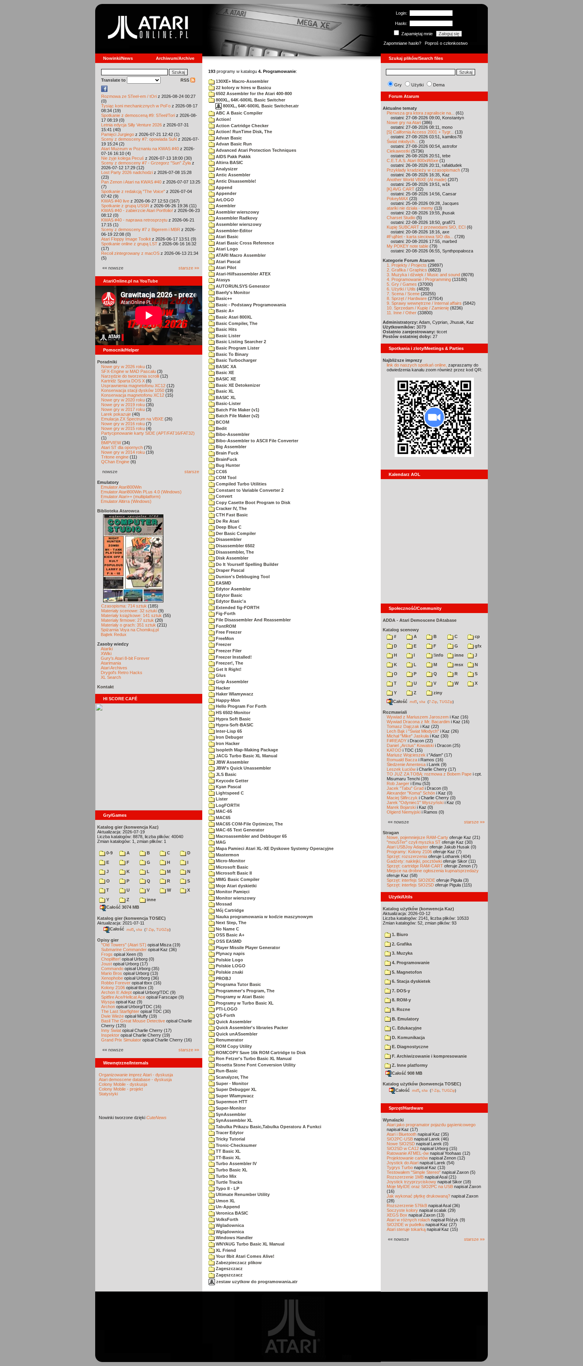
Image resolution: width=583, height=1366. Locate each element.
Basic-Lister (228, 403)
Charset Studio (401, 217)
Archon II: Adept (117, 992)
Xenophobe (112, 978)
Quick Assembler (233, 1021)
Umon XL (225, 1200)
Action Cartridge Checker (241, 125)
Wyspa (108, 1001)
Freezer (223, 644)
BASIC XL (225, 397)
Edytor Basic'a (230, 601)
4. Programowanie (410, 962)
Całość (117, 929)
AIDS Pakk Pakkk (233, 156)
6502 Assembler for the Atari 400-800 (253, 93)
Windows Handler (234, 1237)
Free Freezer (228, 632)
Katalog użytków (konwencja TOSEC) (422, 1083)
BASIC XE (225, 378)
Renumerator (229, 1039)
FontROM (225, 626)
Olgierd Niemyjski (403, 812)
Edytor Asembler (233, 589)
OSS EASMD (228, 941)
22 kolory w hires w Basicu (243, 87)
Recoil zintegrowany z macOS (130, 253)
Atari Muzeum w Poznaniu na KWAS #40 (140, 148)
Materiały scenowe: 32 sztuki (129, 610)
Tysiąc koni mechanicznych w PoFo (136, 105)
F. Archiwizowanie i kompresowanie (429, 1056)
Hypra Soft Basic (233, 718)
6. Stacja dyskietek (410, 981)
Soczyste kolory (402, 1210)
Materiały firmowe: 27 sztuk (127, 620)
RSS (185, 80)
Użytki (417, 84)
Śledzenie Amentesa (406, 764)
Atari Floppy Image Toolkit (126, 239)
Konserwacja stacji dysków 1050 (132, 390)
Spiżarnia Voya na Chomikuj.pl (130, 629)
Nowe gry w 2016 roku (123, 423)
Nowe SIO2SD (401, 1143)
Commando (112, 968)
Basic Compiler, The (236, 323)
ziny (437, 692)
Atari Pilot (225, 267)
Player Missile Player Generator (247, 947)
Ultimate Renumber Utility (242, 1194)
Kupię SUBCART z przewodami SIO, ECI (426, 227)
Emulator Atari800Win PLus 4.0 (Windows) (141, 491)
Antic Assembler (232, 174)
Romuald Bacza (402, 759)
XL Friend (225, 1250)
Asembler (225, 205)
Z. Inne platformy (409, 1065)
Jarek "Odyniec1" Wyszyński (415, 802)
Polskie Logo (229, 959)
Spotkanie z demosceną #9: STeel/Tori (138, 115)
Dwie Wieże (112, 1016)
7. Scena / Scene (403, 293)
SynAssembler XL (234, 1120)
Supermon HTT (231, 1101)
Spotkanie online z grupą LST (129, 243)
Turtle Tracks (228, 1182)
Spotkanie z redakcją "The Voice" (133, 191)
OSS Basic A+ (229, 934)
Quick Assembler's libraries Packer (251, 1027)
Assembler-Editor (233, 230)
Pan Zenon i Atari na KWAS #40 (131, 182)
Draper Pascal (229, 570)
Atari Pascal (227, 261)
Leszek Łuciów (401, 769)
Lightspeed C (229, 793)
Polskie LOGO (230, 965)
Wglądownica (229, 1231)
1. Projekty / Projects (407, 265)
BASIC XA (225, 366)
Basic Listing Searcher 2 (240, 341)
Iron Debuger (229, 737)
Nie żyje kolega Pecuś (122, 158)
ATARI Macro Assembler (240, 255)
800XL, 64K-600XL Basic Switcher (250, 99)
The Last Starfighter (120, 1011)
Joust (106, 963)
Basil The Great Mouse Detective (133, 1020)
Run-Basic (226, 1070)
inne (151, 899)
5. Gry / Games (402, 284)
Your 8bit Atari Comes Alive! (244, 1256)
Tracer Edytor (229, 1132)
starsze (191, 471)
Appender (225, 193)
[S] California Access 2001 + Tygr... (420, 132)
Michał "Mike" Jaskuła (408, 736)
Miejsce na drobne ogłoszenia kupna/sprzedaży (433, 870)
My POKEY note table (407, 246)
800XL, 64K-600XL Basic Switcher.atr (260, 105)
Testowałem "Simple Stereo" (414, 1172)
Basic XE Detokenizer (237, 385)
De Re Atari (227, 521)
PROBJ (223, 978)
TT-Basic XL (228, 1157)
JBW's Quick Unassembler (243, 768)
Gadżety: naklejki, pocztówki (414, 861)
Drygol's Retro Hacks (121, 672)
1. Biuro (399, 934)
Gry (398, 84)
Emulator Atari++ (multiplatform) (131, 496)
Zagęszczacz (229, 1274)
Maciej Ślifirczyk (402, 797)
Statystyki (108, 1093)
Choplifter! (111, 959)
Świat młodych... (402, 141)
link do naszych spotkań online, (417, 365)
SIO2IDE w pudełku (405, 1224)
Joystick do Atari (402, 1162)
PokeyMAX (397, 198)
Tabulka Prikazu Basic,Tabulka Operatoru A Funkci (268, 1126)
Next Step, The (230, 922)
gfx (477, 646)
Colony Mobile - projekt (121, 1089)
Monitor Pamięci (232, 891)
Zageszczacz (229, 1268)
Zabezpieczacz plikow (238, 1262)
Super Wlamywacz (234, 1095)
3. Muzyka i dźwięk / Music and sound (423, 274)
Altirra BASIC (229, 162)
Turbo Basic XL (231, 1169)
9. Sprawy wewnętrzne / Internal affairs (424, 303)
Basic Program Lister (237, 348)
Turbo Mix (225, 1176)
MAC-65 (223, 811)
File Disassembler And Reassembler (253, 619)
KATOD (394, 750)
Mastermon (227, 854)
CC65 (221, 471)
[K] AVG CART (400, 189)
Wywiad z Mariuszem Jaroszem (418, 717)
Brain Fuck (226, 453)
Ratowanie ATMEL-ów (408, 1153)
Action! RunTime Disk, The (243, 131)
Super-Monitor (230, 1108)
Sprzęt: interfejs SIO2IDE (411, 880)
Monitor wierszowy (235, 898)
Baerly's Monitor (232, 292)
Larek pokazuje (116, 414)
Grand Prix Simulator (121, 1039)
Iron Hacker (227, 743)
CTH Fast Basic (231, 514)
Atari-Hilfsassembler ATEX (242, 273)
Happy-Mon (227, 700)
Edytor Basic (228, 595)
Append (223, 187)
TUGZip (162, 929)
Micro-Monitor (230, 860)
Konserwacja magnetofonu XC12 (132, 395)
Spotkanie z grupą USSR (125, 205)
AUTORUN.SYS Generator (242, 286)
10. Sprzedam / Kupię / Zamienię (418, 308)
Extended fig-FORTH (237, 607)
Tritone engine (114, 457)
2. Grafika (401, 944)
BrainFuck (226, 459)
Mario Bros (111, 973)
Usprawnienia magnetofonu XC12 (133, 385)
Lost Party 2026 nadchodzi (127, 172)
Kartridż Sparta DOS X (123, 380)
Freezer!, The (229, 663)
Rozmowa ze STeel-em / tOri (129, 96)
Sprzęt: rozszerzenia (407, 856)
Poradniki (107, 361)
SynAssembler (230, 1114)
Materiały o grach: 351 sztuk (128, 625)
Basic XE (224, 372)
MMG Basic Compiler (237, 879)
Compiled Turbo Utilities (241, 483)
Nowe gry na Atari (404, 122)
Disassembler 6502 (235, 545)
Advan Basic (228, 138)
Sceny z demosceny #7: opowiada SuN (139, 139)
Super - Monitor (231, 1083)
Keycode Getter (231, 780)
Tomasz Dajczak (403, 726)
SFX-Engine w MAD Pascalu (128, 371)
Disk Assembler (231, 558)
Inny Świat (111, 1030)
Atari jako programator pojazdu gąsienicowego (431, 1124)
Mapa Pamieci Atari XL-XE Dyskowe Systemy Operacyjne (274, 848)
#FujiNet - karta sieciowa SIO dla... (420, 236)
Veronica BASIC (231, 1213)
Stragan (391, 832)
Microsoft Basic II (233, 873)
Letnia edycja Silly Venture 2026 (131, 124)
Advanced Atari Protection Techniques (255, 150)
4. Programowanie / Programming (419, 279)
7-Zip (150, 929)
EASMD (223, 583)
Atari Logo (226, 248)
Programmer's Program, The (244, 990)
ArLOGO (224, 199)
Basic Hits (226, 329)
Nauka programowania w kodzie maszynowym (264, 916)
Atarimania (111, 663)
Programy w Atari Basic (240, 996)
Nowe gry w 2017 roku (123, 409)
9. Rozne (400, 1009)
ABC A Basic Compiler (239, 113)
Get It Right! (228, 669)
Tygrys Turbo (400, 1167)
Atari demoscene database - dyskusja (135, 1079)
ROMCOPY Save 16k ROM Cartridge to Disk (260, 1052)
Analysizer (226, 168)
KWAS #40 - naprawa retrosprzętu (134, 220)
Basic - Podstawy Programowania (250, 304)
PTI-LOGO (226, 1009)
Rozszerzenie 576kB (407, 1205)
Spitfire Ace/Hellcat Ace (123, 997)
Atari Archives (114, 667)
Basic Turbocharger (236, 360)
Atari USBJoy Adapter (407, 846)
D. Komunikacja (408, 1037)
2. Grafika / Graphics (407, 269)
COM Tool (225, 477)
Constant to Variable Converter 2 (249, 490)
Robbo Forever (115, 982)
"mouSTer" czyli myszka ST (414, 842)
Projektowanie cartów (407, 1158)
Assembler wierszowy (238, 224)
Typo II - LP (227, 1188)
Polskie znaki (229, 972)
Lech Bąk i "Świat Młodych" (413, 731)
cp (477, 636)
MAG (220, 842)
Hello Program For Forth (241, 706)
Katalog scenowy (401, 629)
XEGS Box (397, 1215)
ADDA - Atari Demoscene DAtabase (419, 620)
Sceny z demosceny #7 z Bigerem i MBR (140, 229)
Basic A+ (224, 310)
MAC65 (222, 817)
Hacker (222, 688)
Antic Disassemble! (235, 181)
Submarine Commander (124, 949)
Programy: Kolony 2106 (409, 851)
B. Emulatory (405, 1018)
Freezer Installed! (233, 657)
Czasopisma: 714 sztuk (124, 606)
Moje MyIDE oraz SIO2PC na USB (420, 1186)
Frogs (107, 954)
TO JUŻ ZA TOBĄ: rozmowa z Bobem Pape (429, 774)
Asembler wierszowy (237, 212)
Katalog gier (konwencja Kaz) (128, 827)
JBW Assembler (232, 762)
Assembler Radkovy (236, 218)
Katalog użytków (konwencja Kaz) (418, 908)
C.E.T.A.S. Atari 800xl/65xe (412, 160)
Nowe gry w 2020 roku (123, 399)
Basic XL (224, 391)
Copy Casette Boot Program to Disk (252, 502)
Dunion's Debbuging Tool (242, 576)
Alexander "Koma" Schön (411, 793)
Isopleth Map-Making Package (246, 749)
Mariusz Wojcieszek (406, 755)
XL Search (111, 677)
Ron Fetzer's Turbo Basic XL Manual (253, 1058)
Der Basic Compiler (235, 533)
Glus (220, 675)
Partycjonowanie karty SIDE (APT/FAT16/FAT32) (148, 433)
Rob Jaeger (398, 783)
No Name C (227, 929)
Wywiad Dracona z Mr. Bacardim (418, 721)
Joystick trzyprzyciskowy (411, 1181)
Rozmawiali (395, 712)
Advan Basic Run (233, 143)
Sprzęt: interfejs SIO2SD (410, 885)
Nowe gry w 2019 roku (123, 404)
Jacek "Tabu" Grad (405, 788)
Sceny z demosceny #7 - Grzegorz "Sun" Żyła (146, 162)
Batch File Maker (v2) (237, 415)
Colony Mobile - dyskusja (123, 1084)
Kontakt (105, 686)
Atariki (107, 648)
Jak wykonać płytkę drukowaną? (418, 1196)
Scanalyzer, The (231, 1077)
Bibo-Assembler (232, 434)
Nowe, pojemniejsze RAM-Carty (417, 837)
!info (437, 655)
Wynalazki (393, 1120)
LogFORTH (227, 805)
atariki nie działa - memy (410, 208)
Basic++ (223, 298)
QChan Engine (115, 461)
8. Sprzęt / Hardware (407, 298)
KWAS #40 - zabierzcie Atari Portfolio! (137, 210)
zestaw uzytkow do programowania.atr (256, 1281)
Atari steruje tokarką (406, 1229)
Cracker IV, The (231, 508)
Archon (108, 1006)
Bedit (221, 428)
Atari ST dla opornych (122, 447)
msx (458, 664)
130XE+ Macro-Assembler (241, 81)
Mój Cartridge (229, 910)
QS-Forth (225, 1015)
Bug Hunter (227, 465)
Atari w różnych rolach (408, 1219)
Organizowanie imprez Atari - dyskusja (136, 1074)
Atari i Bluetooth (401, 1134)
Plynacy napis (230, 953)
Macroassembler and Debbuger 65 (251, 836)
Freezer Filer (228, 650)
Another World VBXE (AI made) (417, 179)
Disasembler (228, 539)
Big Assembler (230, 446)
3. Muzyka (401, 953)
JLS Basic (225, 774)
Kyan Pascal (228, 786)
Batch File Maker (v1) (237, 409)
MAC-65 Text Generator (239, 829)
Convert (223, 496)
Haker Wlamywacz (234, 694)
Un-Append (227, 1206)
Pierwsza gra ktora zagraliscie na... (421, 113)
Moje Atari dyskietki (236, 885)
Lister (221, 799)
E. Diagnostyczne (409, 1046)
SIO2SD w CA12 (403, 1148)
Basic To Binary (231, 354)
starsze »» (188, 268)
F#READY (397, 740)
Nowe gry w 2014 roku (123, 452)
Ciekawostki (398, 151)
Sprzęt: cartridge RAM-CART (415, 866)
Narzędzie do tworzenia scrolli (130, 376)
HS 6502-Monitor (232, 712)
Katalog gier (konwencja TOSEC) (131, 918)
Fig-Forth (225, 613)
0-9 (109, 852)
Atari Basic (226, 236)
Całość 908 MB (407, 1073)
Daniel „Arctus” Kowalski (410, 745)
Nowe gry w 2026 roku (123, 366)
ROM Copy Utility (233, 1046)
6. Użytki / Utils (401, 289)
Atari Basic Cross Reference (244, 243)
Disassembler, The (234, 552)
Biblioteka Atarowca (118, 510)
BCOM (222, 422)
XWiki (106, 653)
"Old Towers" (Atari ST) (123, 944)
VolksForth (226, 1219)
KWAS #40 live (115, 201)
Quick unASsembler (236, 1034)
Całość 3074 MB (122, 907)
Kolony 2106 (113, 987)
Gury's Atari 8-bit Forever (125, 658)
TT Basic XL (228, 1151)
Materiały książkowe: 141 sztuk (131, 615)
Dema (439, 84)
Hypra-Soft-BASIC (234, 724)
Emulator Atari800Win (121, 487)
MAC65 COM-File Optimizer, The (249, 824)
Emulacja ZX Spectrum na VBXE (132, 418)
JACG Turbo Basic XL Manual (246, 755)
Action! (223, 119)
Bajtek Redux (114, 634)
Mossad (223, 904)
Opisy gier (108, 940)
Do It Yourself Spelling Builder (246, 564)
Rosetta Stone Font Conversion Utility (255, 1064)
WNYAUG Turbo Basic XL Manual (249, 1244)
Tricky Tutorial (230, 1139)
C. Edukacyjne (406, 1028)
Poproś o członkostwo (446, 43)
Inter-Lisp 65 (228, 731)
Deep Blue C (228, 527)
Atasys (222, 279)
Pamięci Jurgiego (117, 134)
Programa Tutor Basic (238, 984)
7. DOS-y (400, 990)
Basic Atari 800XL (233, 317)
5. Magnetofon (406, 972)
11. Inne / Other (401, 312)
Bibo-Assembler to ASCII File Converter (256, 440)
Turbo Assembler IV (236, 1163)
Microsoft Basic (231, 867)
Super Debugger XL (236, 1089)
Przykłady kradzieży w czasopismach (423, 170)
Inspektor (110, 1035)
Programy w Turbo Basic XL (244, 1003)
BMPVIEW (111, 442)
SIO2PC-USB (400, 1139)
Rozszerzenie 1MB (405, 1177)
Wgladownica (229, 1225)
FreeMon (224, 638)
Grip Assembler (231, 681)
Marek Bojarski (401, 807)
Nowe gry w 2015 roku (123, 428)
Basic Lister (227, 335)
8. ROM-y (401, 999)
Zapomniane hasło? (402, 43)
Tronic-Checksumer (236, 1145)
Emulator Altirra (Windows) (126, 501)
